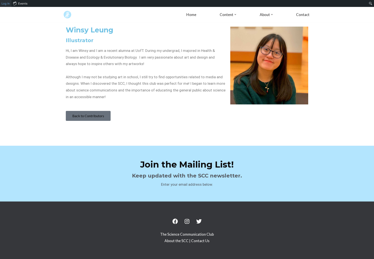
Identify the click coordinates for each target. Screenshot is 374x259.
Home (191, 14)
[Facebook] (175, 221)
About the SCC (176, 240)
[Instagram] (187, 221)
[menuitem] (370, 3)
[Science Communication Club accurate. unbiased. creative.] (67, 14)
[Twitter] (198, 221)
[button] (235, 15)
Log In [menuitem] (6, 3)
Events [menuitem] (22, 3)
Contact (303, 14)
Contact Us (200, 240)
